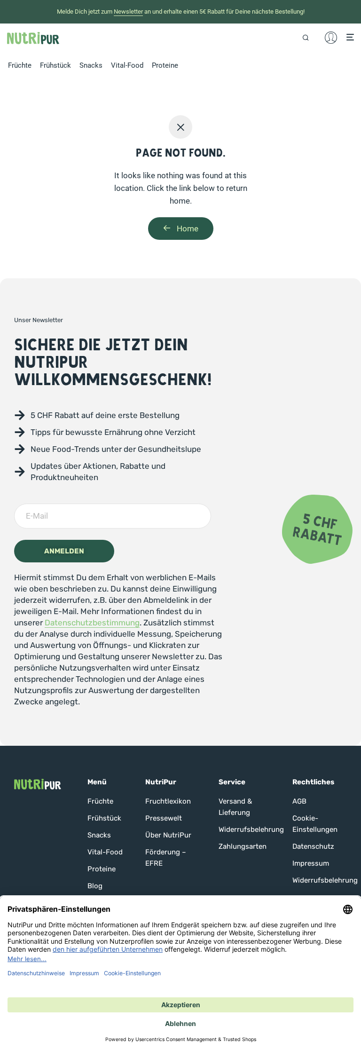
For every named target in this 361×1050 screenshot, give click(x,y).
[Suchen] (309, 37)
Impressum (310, 863)
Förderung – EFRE (165, 858)
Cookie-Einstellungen (314, 824)
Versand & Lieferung (235, 807)
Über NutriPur (168, 835)
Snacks (90, 65)
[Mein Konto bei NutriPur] (330, 37)
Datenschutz (313, 846)
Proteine (165, 65)
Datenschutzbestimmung (92, 622)
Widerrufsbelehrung (246, 829)
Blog (94, 886)
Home (186, 228)
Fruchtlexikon (168, 801)
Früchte (19, 65)
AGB (299, 801)
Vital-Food (127, 65)
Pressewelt (163, 818)
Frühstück (55, 65)
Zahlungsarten (243, 846)
